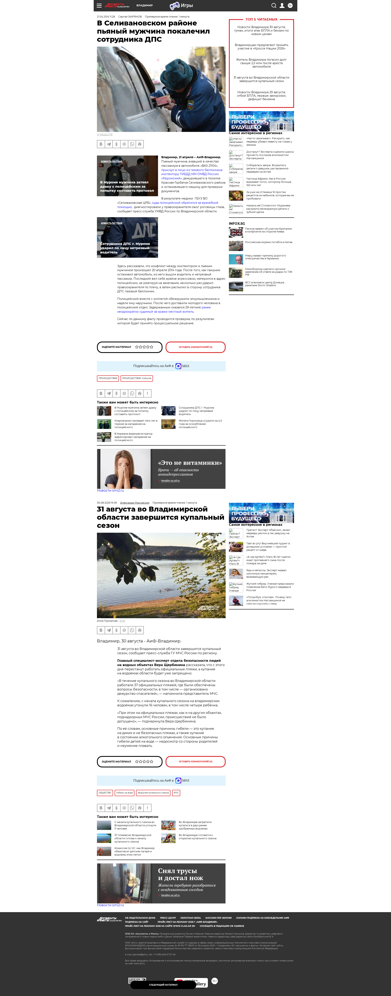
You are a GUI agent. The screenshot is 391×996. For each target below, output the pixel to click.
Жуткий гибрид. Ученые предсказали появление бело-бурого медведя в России (270, 587)
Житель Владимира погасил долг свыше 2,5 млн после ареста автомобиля (261, 63)
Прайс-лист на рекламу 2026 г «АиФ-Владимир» (187, 922)
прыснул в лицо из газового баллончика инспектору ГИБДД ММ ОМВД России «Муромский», (191, 174)
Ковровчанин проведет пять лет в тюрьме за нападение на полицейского (135, 424)
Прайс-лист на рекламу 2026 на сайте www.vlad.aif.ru (160, 926)
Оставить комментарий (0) (195, 347)
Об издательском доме (140, 918)
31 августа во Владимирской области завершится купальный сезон (261, 79)
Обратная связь (190, 918)
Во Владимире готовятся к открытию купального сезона (197, 837)
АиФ (122, 620)
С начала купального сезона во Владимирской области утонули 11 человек (135, 825)
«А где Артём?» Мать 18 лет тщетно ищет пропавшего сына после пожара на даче (268, 560)
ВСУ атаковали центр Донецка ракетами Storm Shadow (264, 284)
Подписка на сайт (136, 922)
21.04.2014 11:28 (106, 16)
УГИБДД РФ (105, 134)
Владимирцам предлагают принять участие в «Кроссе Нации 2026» (261, 46)
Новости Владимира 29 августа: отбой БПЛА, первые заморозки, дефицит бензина (261, 96)
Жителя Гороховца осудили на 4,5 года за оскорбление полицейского (200, 424)
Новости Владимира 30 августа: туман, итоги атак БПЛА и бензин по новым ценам (261, 30)
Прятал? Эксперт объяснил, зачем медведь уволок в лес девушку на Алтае (268, 533)
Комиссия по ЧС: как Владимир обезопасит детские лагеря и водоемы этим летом (134, 851)
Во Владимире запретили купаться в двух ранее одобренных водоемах (195, 825)
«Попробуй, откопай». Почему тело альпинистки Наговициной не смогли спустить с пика (268, 600)
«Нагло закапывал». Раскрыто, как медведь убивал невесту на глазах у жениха (269, 141)
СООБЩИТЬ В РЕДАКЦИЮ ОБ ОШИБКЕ (222, 926)
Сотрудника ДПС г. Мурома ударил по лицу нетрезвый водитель (196, 411)
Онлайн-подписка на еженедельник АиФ (262, 918)
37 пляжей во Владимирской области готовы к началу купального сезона (132, 838)
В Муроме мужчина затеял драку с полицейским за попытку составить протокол (135, 411)
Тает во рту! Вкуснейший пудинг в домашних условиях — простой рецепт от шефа (268, 546)
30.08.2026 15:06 (107, 502)
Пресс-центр (168, 918)
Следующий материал (163, 985)
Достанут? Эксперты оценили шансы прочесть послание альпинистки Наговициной (270, 155)
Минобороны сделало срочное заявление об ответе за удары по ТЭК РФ (268, 272)
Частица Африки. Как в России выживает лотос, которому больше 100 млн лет (268, 182)
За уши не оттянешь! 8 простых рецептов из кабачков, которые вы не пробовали (270, 195)
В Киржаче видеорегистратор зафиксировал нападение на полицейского (133, 437)
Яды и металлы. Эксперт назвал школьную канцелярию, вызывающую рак (266, 573)
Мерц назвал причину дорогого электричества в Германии (265, 257)
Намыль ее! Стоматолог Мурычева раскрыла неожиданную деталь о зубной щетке (268, 209)
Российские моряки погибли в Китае (268, 242)
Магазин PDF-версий (218, 918)
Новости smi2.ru (110, 490)
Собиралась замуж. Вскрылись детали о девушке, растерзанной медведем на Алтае (267, 168)
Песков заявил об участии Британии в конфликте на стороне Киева (268, 230)
